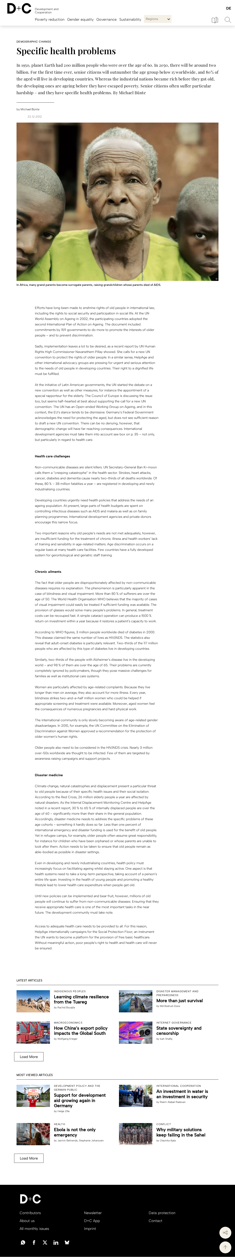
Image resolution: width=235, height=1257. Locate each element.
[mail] (23, 1242)
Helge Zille (63, 1111)
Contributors (30, 1213)
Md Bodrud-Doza (170, 1006)
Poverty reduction (49, 19)
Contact (155, 1221)
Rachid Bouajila (66, 1007)
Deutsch (228, 8)
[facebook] (34, 1242)
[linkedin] (56, 1242)
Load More (29, 1057)
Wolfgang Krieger (67, 1038)
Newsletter (93, 1213)
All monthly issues (34, 1228)
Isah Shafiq (166, 1038)
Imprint (90, 1228)
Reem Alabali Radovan (173, 1102)
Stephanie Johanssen (91, 1140)
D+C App (92, 1221)
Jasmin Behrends (67, 1140)
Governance (106, 19)
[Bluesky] (67, 1242)
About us (27, 1221)
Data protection (162, 1213)
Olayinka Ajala (168, 1140)
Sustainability (130, 19)
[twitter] (45, 1242)
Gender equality (80, 19)
